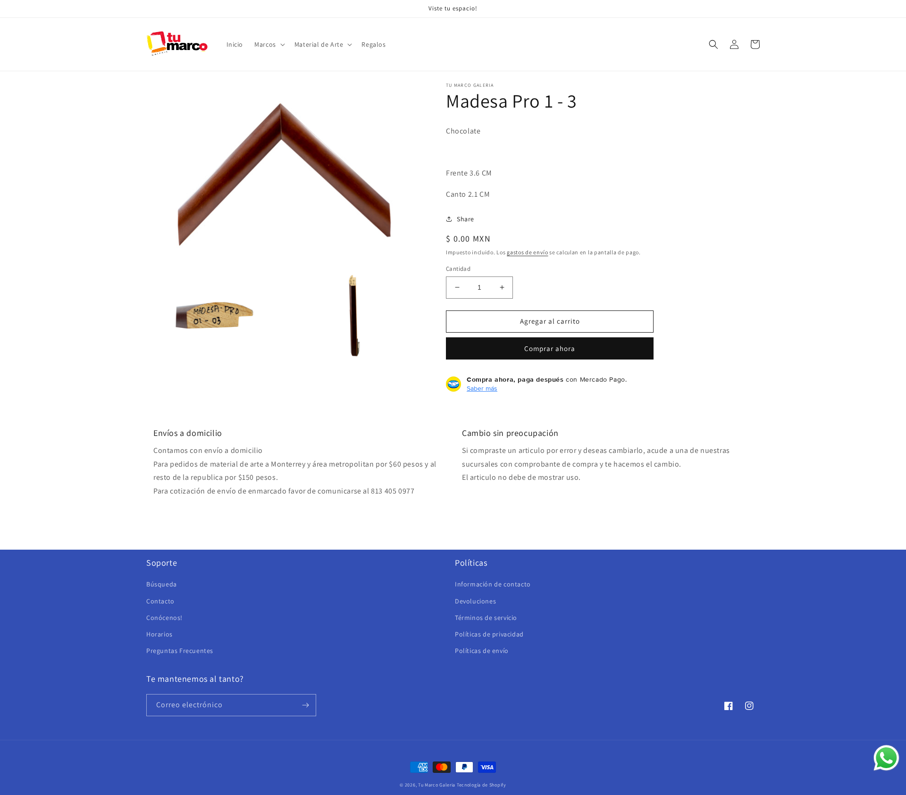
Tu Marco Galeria (436, 785)
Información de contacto (493, 584)
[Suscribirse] (305, 705)
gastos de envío (527, 252)
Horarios (159, 634)
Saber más (482, 388)
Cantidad (458, 269)
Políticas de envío (482, 650)
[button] (269, 44)
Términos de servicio (486, 617)
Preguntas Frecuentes (179, 650)
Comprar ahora (549, 348)
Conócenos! (164, 617)
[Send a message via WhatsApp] (886, 758)
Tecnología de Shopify (481, 785)
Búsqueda (161, 584)
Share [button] (465, 219)
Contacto (160, 601)
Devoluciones (475, 601)
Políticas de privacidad (489, 634)
